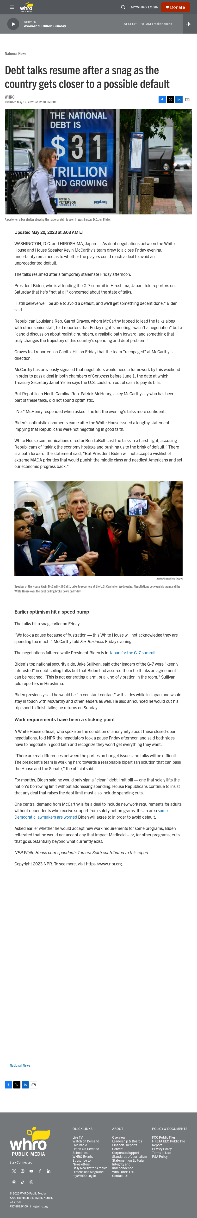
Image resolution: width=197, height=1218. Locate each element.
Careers (117, 1149)
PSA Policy (159, 1157)
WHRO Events (83, 1157)
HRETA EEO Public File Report (168, 1143)
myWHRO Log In (84, 1176)
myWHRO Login (145, 7)
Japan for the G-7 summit (132, 652)
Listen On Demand (86, 1149)
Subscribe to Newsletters (82, 1162)
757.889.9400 (19, 1206)
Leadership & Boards (127, 1141)
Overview (118, 1137)
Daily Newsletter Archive (90, 1168)
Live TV (78, 1137)
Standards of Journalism (129, 1157)
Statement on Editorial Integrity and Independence (128, 1164)
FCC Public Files (163, 1137)
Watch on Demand (86, 1141)
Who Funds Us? (123, 1172)
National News (15, 53)
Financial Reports (124, 1145)
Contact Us (120, 1176)
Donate (177, 7)
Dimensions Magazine (88, 1172)
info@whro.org (39, 1206)
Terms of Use (161, 1153)
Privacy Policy (162, 1149)
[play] (13, 24)
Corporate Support (125, 1153)
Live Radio (80, 1145)
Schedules (80, 1153)
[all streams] (190, 24)
